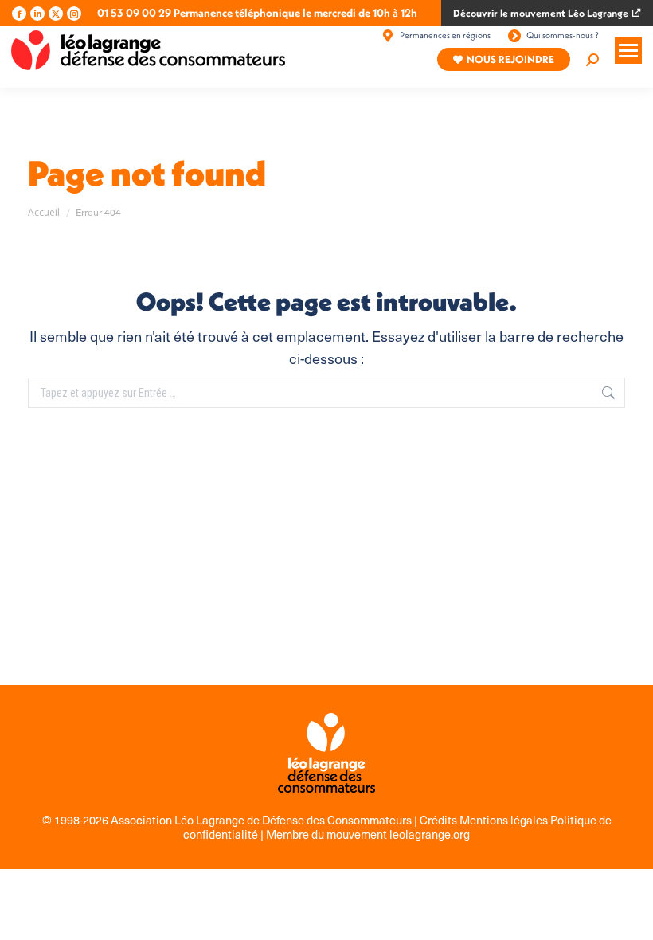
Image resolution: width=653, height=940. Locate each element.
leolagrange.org (429, 834)
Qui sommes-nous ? (562, 35)
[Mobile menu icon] (628, 50)
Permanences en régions (445, 35)
